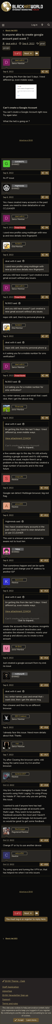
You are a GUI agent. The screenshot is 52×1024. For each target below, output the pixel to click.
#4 (47, 227)
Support (6, 999)
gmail (42, 43)
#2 (47, 173)
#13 (46, 591)
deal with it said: (13, 261)
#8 (47, 375)
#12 (46, 560)
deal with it (11, 43)
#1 (47, 71)
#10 (46, 488)
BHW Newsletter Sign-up (15, 995)
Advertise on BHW (26, 140)
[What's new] (42, 25)
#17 (46, 755)
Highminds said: (13, 521)
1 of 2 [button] (17, 53)
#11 (46, 515)
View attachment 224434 (18, 438)
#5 (47, 255)
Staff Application (10, 987)
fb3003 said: (11, 303)
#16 (46, 727)
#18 (46, 785)
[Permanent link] (38, 108)
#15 (46, 685)
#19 (46, 840)
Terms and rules (10, 1003)
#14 (46, 658)
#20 (46, 864)
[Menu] (3, 25)
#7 (47, 336)
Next (27, 53)
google (6, 48)
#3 (47, 197)
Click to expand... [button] (26, 447)
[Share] (43, 71)
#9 (47, 418)
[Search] (48, 25)
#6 (47, 297)
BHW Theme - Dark (14, 981)
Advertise (7, 991)
